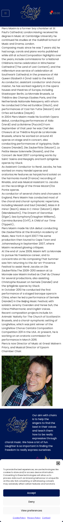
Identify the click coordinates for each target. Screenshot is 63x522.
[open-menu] (5, 13)
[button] (58, 463)
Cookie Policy (19, 517)
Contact (46, 517)
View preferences (31, 510)
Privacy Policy (34, 517)
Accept (31, 493)
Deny (31, 501)
